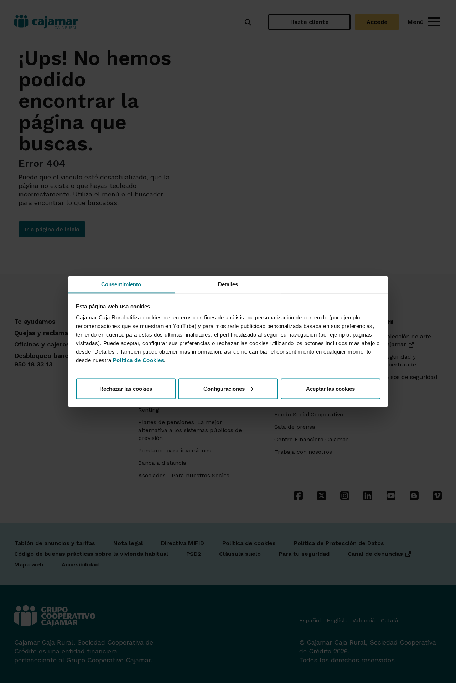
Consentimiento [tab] (121, 284)
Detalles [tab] (228, 284)
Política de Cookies (138, 360)
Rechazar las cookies (125, 388)
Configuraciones (224, 388)
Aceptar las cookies (330, 388)
